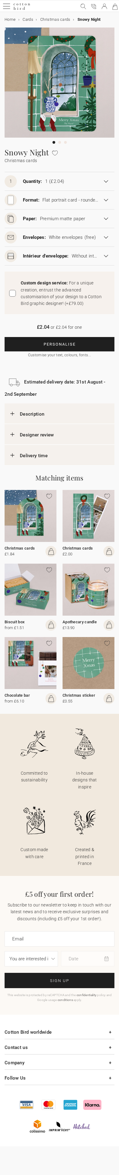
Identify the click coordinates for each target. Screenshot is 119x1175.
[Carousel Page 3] (65, 142)
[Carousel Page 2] (59, 142)
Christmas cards (20, 548)
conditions (65, 1000)
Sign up (59, 980)
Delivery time (34, 455)
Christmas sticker (79, 695)
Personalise (60, 344)
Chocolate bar (17, 695)
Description (32, 414)
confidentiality (87, 995)
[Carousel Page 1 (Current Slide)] (53, 142)
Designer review (37, 435)
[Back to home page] (22, 9)
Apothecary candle (80, 622)
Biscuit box (15, 622)
